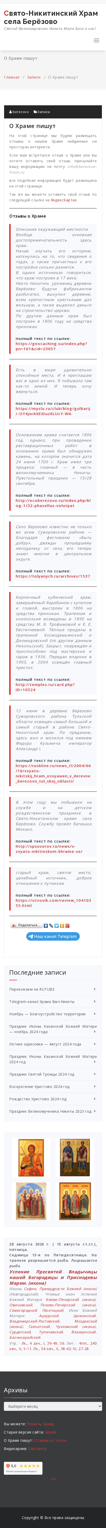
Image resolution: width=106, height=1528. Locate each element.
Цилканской (84, 1315)
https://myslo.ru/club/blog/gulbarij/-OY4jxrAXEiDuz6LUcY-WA (53, 411)
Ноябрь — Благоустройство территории (47, 1013)
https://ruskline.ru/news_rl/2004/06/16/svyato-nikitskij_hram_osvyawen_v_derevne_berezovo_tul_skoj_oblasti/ (53, 773)
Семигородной (23, 1310)
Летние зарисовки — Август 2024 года (45, 1044)
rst (53, 1478)
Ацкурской (49, 1315)
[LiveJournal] (51, 924)
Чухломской (67, 1326)
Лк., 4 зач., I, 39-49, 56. (43, 1343)
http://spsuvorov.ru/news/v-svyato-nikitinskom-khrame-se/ (49, 849)
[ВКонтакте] (46, 924)
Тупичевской (51, 1331)
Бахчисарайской (24, 1337)
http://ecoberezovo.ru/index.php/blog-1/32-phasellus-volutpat (53, 503)
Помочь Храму (40, 1423)
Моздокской (85, 1321)
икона (37, 1283)
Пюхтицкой (53, 1310)
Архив (50, 1432)
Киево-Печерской (62, 1299)
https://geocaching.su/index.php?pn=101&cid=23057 (51, 346)
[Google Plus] (67, 924)
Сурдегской (20, 1331)
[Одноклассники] (62, 924)
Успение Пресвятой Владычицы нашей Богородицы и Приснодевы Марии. (53, 1277)
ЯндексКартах (64, 200)
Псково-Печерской (57, 1304)
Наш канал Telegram (55, 936)
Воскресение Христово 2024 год (39, 1086)
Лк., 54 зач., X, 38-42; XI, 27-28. (61, 1348)
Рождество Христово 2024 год (38, 1098)
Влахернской (83, 1331)
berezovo (20, 111)
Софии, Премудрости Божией (52, 1288)
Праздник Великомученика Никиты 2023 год (50, 1111)
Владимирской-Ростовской (34, 1321)
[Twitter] (56, 924)
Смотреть (37, 1448)
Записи (34, 77)
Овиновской (20, 1304)
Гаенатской (39, 1326)
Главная (12, 77)
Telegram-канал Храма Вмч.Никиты (42, 1001)
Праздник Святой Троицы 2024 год (41, 1074)
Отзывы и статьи (50, 1440)
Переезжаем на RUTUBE (32, 989)
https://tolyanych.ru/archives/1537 (53, 576)
